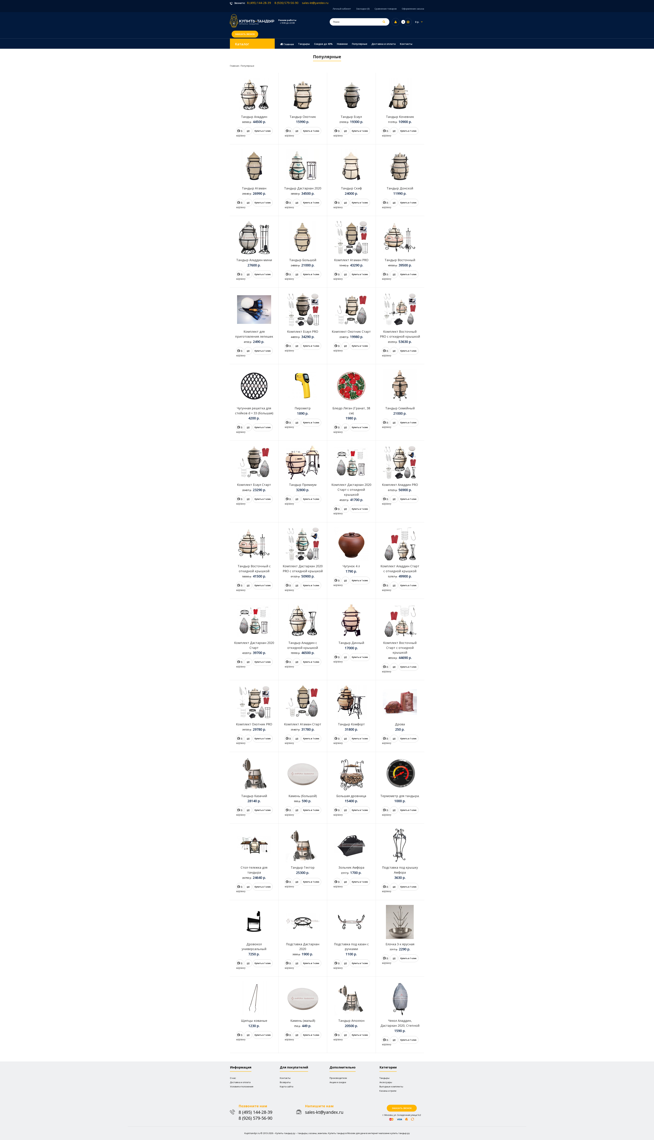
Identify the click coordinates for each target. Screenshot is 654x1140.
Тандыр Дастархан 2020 (302, 188)
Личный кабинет (342, 8)
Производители (338, 1078)
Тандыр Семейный (400, 408)
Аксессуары (385, 1082)
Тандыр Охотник (303, 117)
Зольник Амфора (351, 867)
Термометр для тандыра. (399, 796)
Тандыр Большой (302, 260)
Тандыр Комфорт (351, 724)
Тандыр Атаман (254, 188)
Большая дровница (351, 796)
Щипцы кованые (254, 1021)
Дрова (400, 724)
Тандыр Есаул (351, 117)
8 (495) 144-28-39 (259, 3)
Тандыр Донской (400, 188)
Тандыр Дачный (351, 643)
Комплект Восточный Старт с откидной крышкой (400, 648)
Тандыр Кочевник (400, 117)
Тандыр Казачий (254, 796)
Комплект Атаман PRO (351, 260)
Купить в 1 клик (263, 130)
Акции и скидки (338, 1082)
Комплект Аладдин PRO (400, 485)
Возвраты (285, 1082)
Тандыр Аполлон (351, 1021)
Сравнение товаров (386, 8)
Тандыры (384, 1078)
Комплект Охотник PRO (254, 724)
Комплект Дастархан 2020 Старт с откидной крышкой (351, 490)
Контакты (285, 1078)
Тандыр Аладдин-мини (254, 260)
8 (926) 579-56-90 (286, 3)
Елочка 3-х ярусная (400, 944)
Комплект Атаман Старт (302, 724)
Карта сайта (286, 1086)
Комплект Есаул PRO (302, 331)
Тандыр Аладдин (254, 117)
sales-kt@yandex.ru (315, 3)
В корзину (240, 132)
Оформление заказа (413, 8)
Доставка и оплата (240, 1082)
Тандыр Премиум (302, 485)
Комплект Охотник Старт (351, 331)
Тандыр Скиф (351, 188)
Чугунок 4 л (351, 566)
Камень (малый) (302, 1021)
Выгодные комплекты (391, 1086)
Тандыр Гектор (303, 867)
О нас (233, 1078)
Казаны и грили (387, 1090)
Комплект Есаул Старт (254, 485)
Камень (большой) (303, 796)
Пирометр (303, 408)
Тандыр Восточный (400, 260)
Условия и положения (241, 1086)
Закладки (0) (362, 8)
